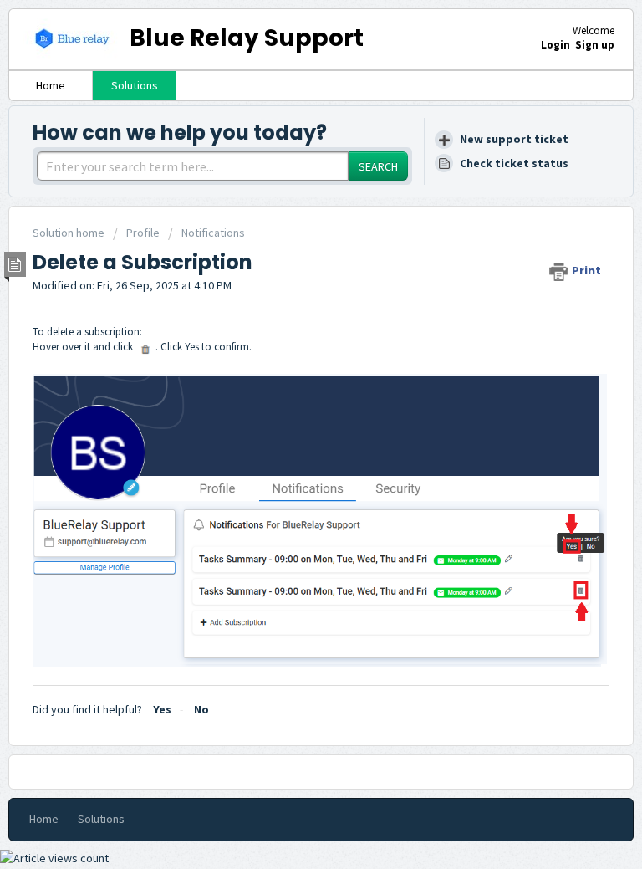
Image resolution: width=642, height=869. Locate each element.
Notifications (213, 232)
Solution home (70, 232)
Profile (143, 232)
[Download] (290, 422)
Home (50, 85)
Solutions (134, 85)
